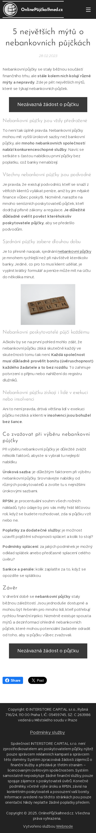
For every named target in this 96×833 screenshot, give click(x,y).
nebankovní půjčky (74, 251)
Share (15, 680)
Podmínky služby (47, 732)
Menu (88, 9)
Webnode (64, 826)
